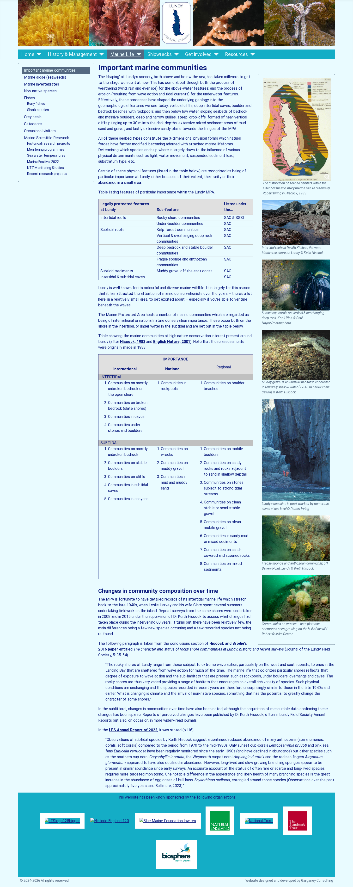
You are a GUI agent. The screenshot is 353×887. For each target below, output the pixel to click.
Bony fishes (36, 103)
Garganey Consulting (317, 880)
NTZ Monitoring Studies (45, 168)
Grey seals (33, 117)
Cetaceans (33, 124)
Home (27, 54)
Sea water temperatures (46, 155)
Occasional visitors (40, 131)
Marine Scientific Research (46, 138)
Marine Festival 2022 (43, 162)
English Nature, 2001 (171, 341)
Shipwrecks (159, 54)
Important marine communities (50, 70)
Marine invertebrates (41, 84)
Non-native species (40, 91)
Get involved (198, 54)
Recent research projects (47, 174)
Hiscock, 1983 (132, 341)
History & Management (72, 54)
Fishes (29, 98)
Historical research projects (48, 143)
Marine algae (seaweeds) (45, 77)
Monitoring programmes (46, 149)
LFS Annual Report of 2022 (133, 730)
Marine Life (122, 54)
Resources (236, 54)
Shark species (38, 110)
